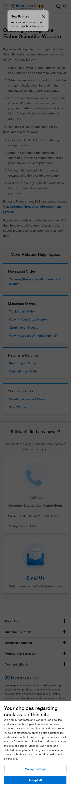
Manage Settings (35, 769)
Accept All (35, 780)
